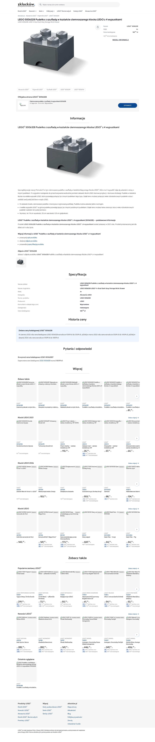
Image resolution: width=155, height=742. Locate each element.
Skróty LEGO (48, 714)
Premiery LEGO (24, 720)
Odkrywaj (49, 11)
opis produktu (32, 238)
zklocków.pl (21, 16)
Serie (40, 11)
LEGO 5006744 (79, 90)
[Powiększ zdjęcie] (57, 54)
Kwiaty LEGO (78, 11)
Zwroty (70, 720)
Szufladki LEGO (52, 90)
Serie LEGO (47, 710)
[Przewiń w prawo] (137, 396)
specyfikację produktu (36, 244)
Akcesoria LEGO (91, 11)
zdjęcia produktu (31, 241)
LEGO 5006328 (44, 361)
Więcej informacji (121, 40)
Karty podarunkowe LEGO (52, 707)
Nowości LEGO (23, 710)
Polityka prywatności (75, 717)
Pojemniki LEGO (43, 16)
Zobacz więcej (132, 417)
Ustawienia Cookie (74, 724)
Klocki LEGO (22, 11)
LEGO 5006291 (65, 90)
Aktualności (72, 710)
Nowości (32, 11)
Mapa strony (72, 707)
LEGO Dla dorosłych (64, 11)
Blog (69, 714)
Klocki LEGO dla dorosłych (28, 717)
